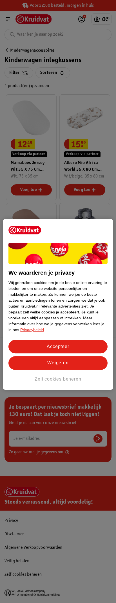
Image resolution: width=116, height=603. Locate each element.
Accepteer (58, 346)
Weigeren (57, 362)
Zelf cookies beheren (58, 379)
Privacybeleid (32, 329)
